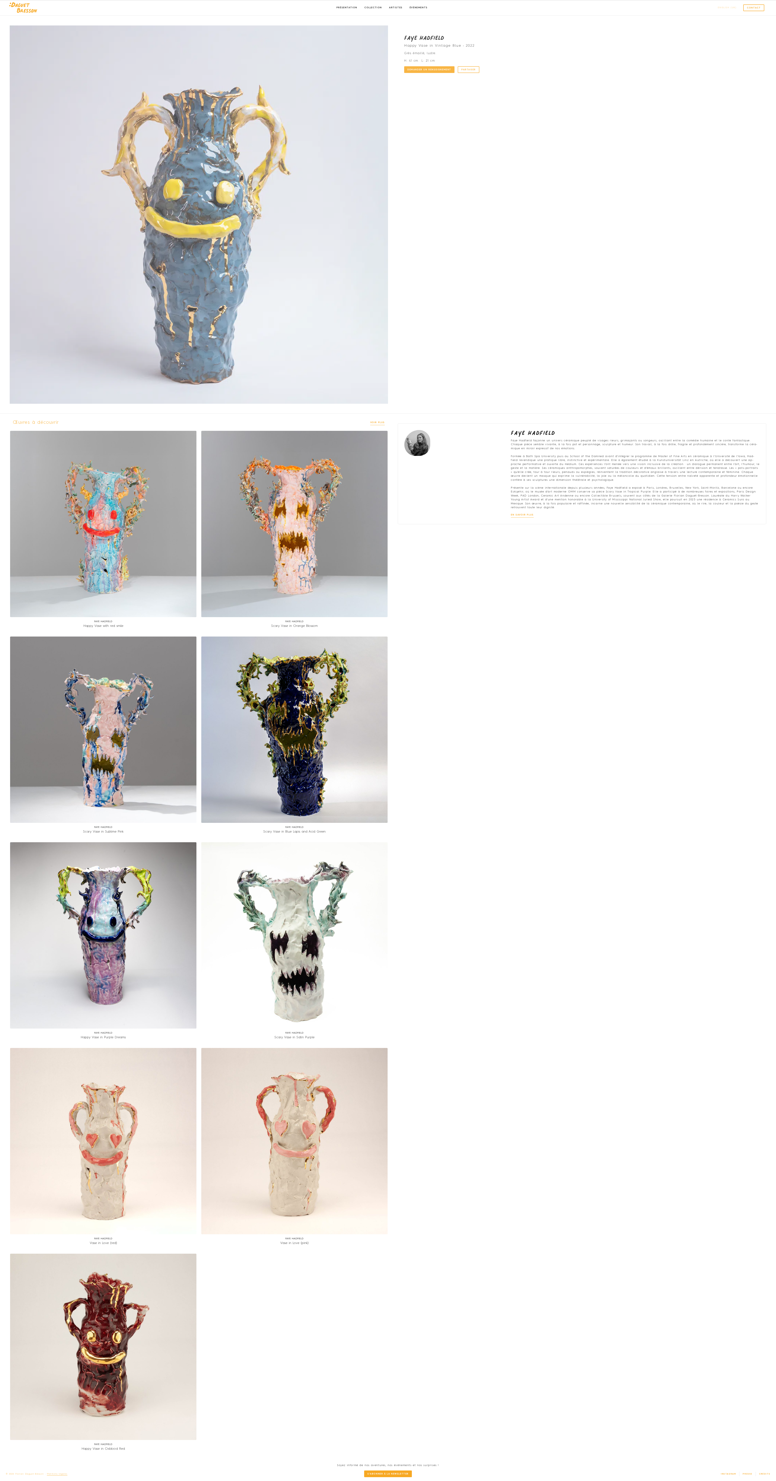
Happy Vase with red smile (103, 626)
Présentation (346, 8)
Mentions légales (57, 1474)
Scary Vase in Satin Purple (294, 1037)
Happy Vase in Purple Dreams (103, 1037)
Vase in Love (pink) (294, 1243)
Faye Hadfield (424, 38)
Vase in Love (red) (103, 1243)
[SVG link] (23, 7)
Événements (419, 8)
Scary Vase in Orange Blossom (294, 626)
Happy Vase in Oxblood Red (103, 1448)
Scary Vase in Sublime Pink (103, 831)
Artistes (396, 8)
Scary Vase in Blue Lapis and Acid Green (294, 831)
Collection (373, 8)
